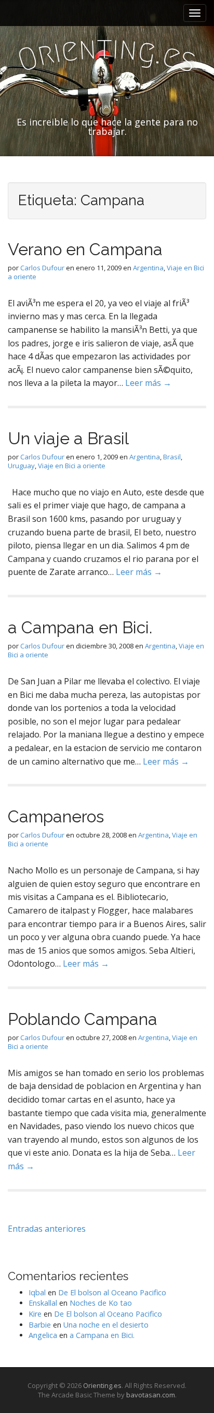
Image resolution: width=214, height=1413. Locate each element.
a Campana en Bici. (80, 627)
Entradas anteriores (47, 1228)
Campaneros (56, 816)
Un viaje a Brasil (68, 438)
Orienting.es (102, 1385)
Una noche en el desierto (106, 1325)
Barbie (40, 1325)
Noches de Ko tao (101, 1303)
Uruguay (21, 465)
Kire (35, 1314)
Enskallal (43, 1303)
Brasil (172, 456)
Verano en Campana (85, 249)
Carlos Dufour (42, 267)
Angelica (43, 1335)
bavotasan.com (150, 1394)
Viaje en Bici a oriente (71, 465)
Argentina (148, 267)
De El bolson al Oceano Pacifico (112, 1292)
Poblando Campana (82, 1019)
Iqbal (37, 1292)
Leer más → (148, 383)
